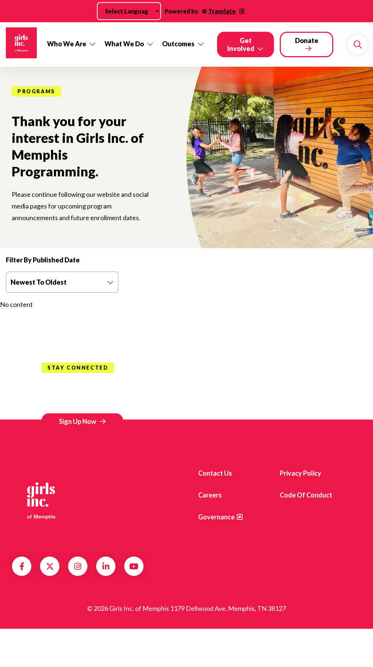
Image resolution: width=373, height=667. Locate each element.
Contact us (215, 473)
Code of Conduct (306, 495)
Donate (306, 40)
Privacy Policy (300, 473)
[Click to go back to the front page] (21, 44)
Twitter (50, 566)
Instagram (77, 566)
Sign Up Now (77, 421)
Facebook (22, 566)
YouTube (134, 566)
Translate (222, 11)
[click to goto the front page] (41, 500)
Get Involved (240, 44)
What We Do (124, 44)
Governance (216, 517)
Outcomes (178, 44)
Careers (210, 495)
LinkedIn (105, 566)
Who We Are (66, 44)
